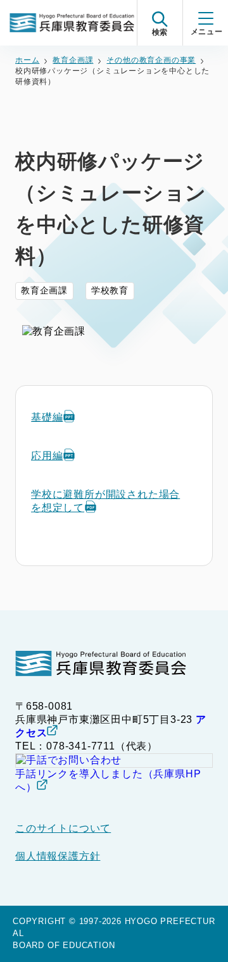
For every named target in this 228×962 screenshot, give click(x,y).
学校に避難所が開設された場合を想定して (105, 501)
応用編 (47, 455)
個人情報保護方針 (57, 856)
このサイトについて (63, 828)
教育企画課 (73, 60)
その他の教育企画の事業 (151, 60)
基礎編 (47, 417)
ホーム (27, 60)
